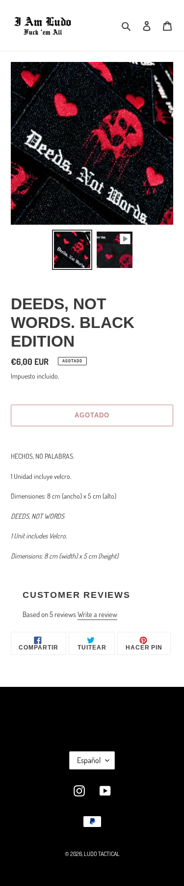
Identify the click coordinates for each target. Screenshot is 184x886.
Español (89, 760)
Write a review (97, 614)
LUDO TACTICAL (102, 853)
